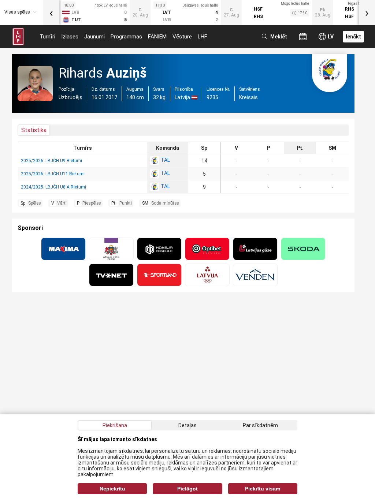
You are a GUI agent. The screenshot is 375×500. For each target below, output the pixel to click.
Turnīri (47, 36)
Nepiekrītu (112, 489)
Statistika (34, 130)
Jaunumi (94, 36)
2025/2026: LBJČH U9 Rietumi (51, 160)
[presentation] (51, 12)
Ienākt (353, 37)
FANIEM (157, 36)
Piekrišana (115, 425)
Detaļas (187, 425)
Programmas (126, 36)
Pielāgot (187, 489)
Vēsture (182, 36)
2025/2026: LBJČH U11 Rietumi (53, 173)
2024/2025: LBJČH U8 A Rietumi (53, 187)
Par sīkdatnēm (260, 425)
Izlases (69, 36)
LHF (202, 36)
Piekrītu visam (262, 489)
